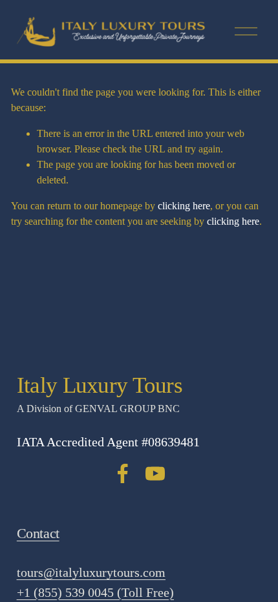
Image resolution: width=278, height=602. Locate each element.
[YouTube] (155, 473)
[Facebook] (122, 473)
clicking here (184, 205)
